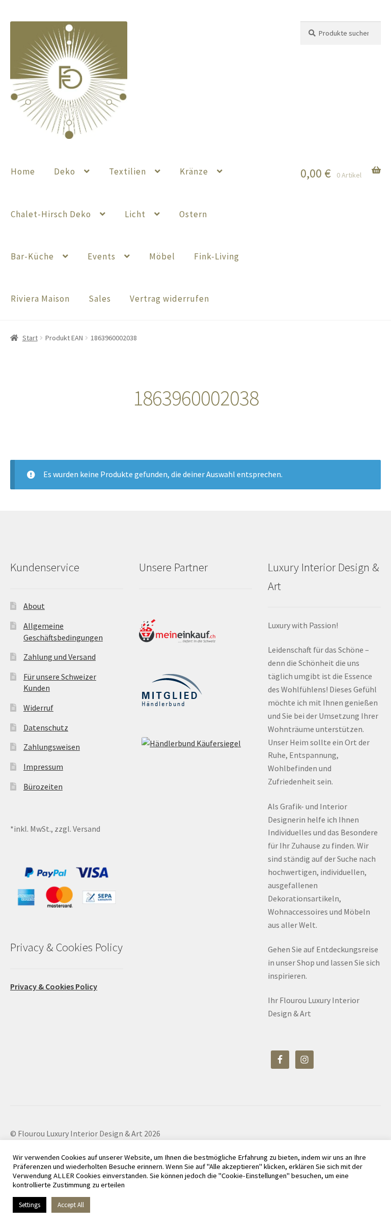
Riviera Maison (40, 298)
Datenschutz (45, 727)
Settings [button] (29, 1205)
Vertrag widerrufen (169, 298)
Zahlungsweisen (51, 747)
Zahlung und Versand (59, 657)
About (34, 606)
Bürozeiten (43, 786)
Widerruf (38, 708)
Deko (64, 171)
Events (102, 256)
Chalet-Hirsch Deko (51, 214)
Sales (100, 298)
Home (23, 171)
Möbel (162, 256)
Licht (135, 214)
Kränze (194, 171)
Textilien (127, 171)
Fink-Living (216, 256)
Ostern (193, 214)
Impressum (43, 767)
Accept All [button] (71, 1205)
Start (30, 337)
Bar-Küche (32, 256)
